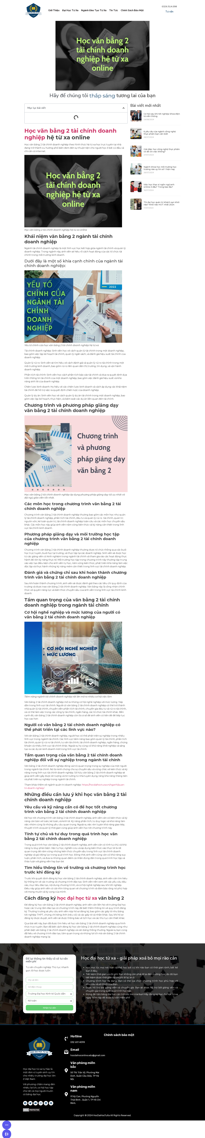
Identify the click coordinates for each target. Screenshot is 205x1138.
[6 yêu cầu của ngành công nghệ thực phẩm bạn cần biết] (136, 138)
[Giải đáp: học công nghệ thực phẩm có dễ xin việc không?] (136, 156)
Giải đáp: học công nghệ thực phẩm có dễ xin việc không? (162, 150)
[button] (123, 108)
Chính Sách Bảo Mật (132, 10)
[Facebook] (25, 1103)
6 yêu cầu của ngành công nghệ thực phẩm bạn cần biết (160, 132)
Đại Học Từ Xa (70, 10)
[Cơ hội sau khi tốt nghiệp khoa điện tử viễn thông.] (136, 120)
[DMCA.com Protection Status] (31, 1110)
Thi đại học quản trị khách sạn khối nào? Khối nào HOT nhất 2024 (161, 203)
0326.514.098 (169, 6)
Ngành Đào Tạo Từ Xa (93, 10)
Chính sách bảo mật (119, 1035)
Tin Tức (113, 10)
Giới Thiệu (53, 10)
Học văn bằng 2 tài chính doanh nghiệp (70, 134)
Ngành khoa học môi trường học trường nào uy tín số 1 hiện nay (160, 168)
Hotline (76, 1036)
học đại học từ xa (77, 898)
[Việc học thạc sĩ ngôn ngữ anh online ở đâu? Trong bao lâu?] (136, 191)
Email (74, 1050)
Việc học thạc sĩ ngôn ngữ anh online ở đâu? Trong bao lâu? (159, 185)
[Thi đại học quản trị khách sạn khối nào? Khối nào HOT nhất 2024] (136, 209)
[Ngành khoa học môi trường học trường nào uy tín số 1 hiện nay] (136, 173)
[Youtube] (35, 1103)
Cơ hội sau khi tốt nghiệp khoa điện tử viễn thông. (162, 115)
